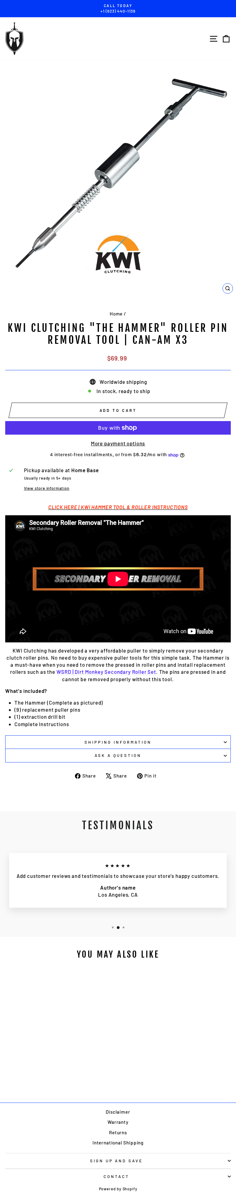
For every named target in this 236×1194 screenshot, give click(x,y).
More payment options (118, 443)
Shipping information (118, 742)
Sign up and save (116, 1160)
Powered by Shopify (118, 1188)
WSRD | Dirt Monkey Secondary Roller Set (106, 672)
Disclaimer (118, 1112)
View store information (46, 488)
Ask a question (118, 755)
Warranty (118, 1122)
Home (116, 313)
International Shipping (118, 1142)
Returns (118, 1132)
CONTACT (116, 1176)
